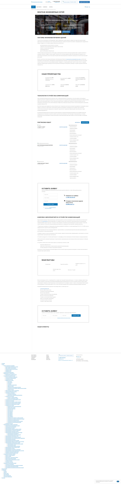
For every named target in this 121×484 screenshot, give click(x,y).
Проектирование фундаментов (13, 433)
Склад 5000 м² (10, 415)
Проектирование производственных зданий (15, 443)
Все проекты (77, 122)
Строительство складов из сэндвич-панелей (15, 417)
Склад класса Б (10, 409)
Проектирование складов (10, 448)
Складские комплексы (11, 408)
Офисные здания (11, 386)
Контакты (48, 358)
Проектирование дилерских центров (12, 431)
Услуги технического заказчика (9, 365)
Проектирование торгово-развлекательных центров (15, 450)
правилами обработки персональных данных (50, 208)
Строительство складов (10, 405)
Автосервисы (10, 382)
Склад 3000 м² (10, 414)
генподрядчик (45, 221)
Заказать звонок (69, 355)
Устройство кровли (9, 460)
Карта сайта (48, 359)
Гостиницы (9, 383)
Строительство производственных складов (15, 421)
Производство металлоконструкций (10, 463)
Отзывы (47, 356)
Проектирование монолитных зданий (14, 434)
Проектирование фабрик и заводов (14, 446)
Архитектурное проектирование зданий (13, 425)
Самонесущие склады (11, 407)
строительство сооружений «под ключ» (73, 59)
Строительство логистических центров (14, 422)
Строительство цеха (9, 423)
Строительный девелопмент (9, 372)
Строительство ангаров (10, 396)
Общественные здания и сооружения (12, 390)
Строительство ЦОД (9, 379)
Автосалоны (10, 381)
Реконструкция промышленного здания (13, 459)
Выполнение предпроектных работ (12, 366)
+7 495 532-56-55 (56, 1)
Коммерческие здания (9, 380)
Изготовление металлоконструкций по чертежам (14, 465)
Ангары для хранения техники (13, 398)
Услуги (3, 364)
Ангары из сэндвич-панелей (12, 397)
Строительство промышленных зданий (12, 404)
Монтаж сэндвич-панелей (10, 455)
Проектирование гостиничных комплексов (13, 430)
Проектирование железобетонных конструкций (14, 432)
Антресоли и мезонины (10, 464)
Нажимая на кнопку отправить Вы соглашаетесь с (50, 207)
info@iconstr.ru (57, 2)
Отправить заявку (85, 2)
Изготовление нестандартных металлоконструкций (15, 467)
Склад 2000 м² (10, 413)
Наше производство (7, 475)
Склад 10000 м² (10, 416)
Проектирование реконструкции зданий (13, 447)
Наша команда (33, 356)
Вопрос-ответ (6, 473)
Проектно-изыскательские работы (12, 369)
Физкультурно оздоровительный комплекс (15, 395)
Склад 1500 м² (10, 412)
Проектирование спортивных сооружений (13, 449)
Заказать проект (66, 31)
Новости (47, 357)
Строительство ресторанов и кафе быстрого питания (17, 388)
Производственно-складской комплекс (14, 406)
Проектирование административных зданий (13, 429)
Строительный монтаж (44, 288)
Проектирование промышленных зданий (13, 442)
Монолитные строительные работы (12, 457)
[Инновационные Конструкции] (37, 2)
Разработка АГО (8, 370)
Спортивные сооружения (10, 392)
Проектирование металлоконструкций (12, 440)
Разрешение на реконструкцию (11, 374)
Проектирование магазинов (10, 439)
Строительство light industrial (11, 378)
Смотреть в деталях (63, 145)
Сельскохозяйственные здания (11, 391)
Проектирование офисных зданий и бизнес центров (15, 441)
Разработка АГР (8, 371)
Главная (3, 363)
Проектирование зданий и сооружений (10, 424)
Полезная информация (8, 476)
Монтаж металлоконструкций (11, 458)
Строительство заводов (10, 400)
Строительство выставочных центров (14, 387)
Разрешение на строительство (9, 373)
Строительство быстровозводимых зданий (13, 399)
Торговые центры (11, 389)
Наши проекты (4, 468)
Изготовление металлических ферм (12, 466)
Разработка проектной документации (12, 451)
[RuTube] (78, 356)
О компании (33, 357)
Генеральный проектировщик (11, 426)
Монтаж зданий (8, 456)
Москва (49, 1)
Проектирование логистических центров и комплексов (15, 438)
